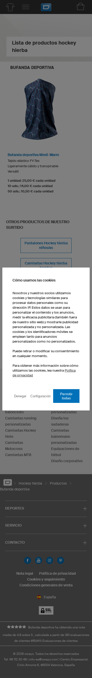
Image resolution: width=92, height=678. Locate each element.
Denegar (20, 396)
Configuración (40, 396)
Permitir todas (66, 396)
